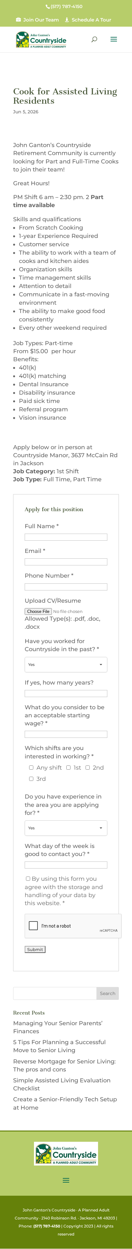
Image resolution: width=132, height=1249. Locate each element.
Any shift (49, 767)
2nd (98, 767)
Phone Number (49, 575)
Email (35, 551)
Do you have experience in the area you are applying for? (63, 804)
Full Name (42, 526)
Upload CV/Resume (53, 600)
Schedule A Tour (91, 19)
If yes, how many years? (59, 682)
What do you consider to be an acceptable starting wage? (64, 715)
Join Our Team (41, 19)
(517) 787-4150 (46, 1226)
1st (77, 767)
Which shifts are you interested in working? (59, 752)
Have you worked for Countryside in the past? (62, 645)
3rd (41, 778)
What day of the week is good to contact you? (60, 850)
